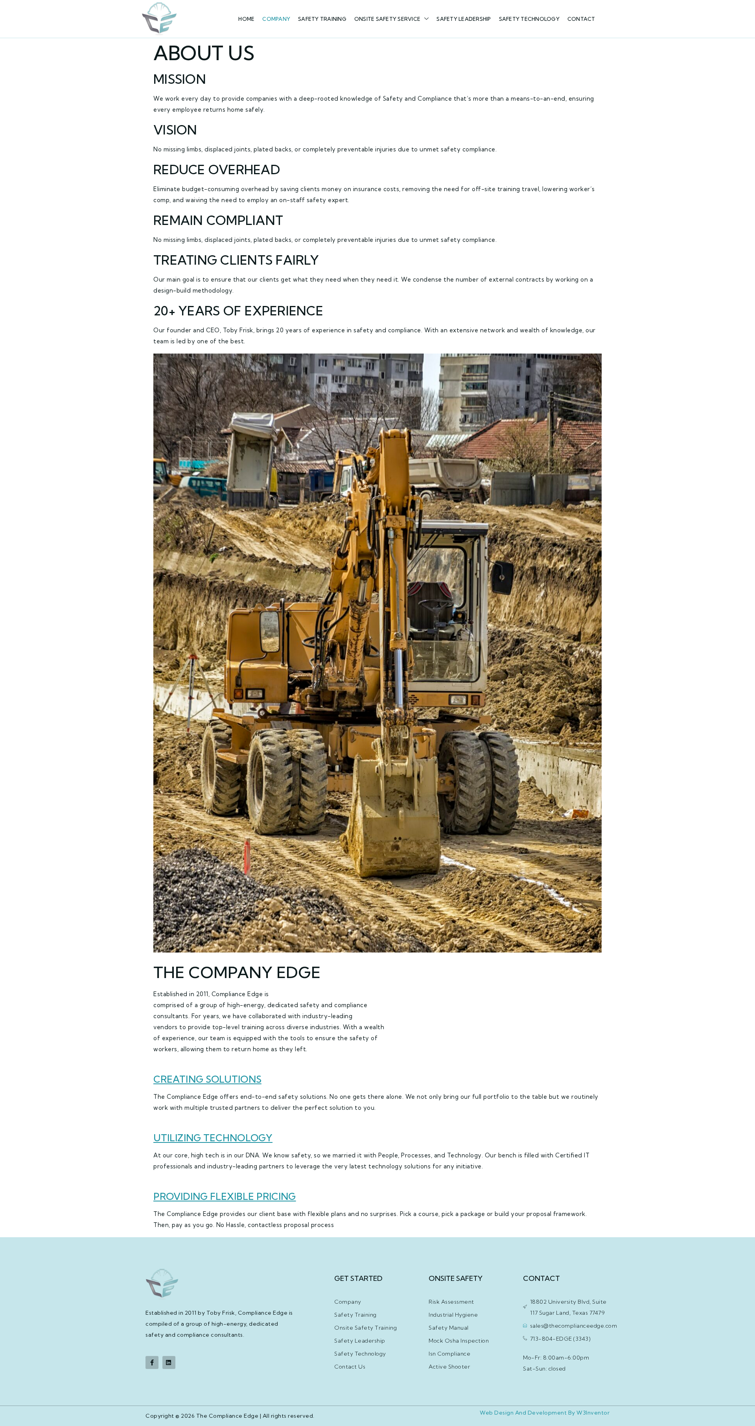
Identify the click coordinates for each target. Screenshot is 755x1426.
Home (246, 19)
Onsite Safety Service (387, 19)
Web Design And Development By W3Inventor (545, 1412)
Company (276, 19)
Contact (581, 19)
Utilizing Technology (213, 1138)
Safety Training (322, 19)
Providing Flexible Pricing (224, 1196)
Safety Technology (529, 19)
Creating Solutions (207, 1079)
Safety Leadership (463, 19)
